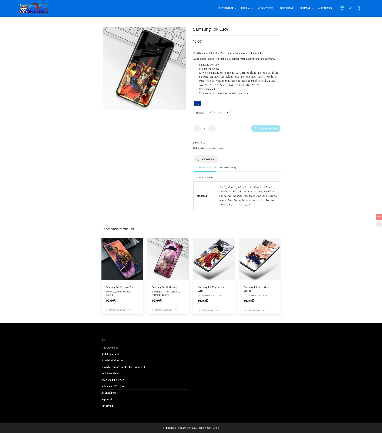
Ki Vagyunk (107, 405)
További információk (205, 167)
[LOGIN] (359, 8)
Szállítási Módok (110, 354)
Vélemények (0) (228, 167)
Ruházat (305, 8)
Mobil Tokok (265, 8)
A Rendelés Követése (113, 386)
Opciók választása (116, 310)
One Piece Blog (109, 347)
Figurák (245, 8)
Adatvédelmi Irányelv (112, 379)
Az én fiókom (108, 392)
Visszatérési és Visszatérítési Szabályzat (123, 366)
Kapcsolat (106, 399)
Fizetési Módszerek (112, 360)
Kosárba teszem (268, 128)
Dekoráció (286, 8)
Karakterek (325, 8)
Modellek (200, 113)
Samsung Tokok (214, 148)
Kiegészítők (226, 8)
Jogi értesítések (110, 373)
